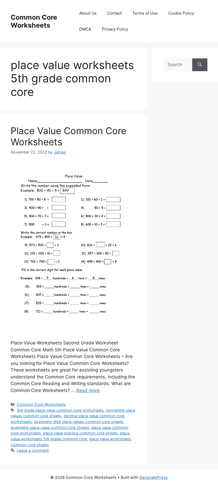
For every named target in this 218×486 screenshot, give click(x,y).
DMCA (85, 29)
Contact (114, 13)
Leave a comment (33, 450)
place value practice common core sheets (80, 433)
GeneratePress (153, 477)
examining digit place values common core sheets (78, 421)
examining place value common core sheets (50, 427)
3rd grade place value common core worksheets (60, 410)
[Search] (199, 64)
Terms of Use (145, 13)
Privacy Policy (115, 29)
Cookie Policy (181, 13)
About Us (88, 13)
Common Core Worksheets (34, 21)
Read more (88, 390)
